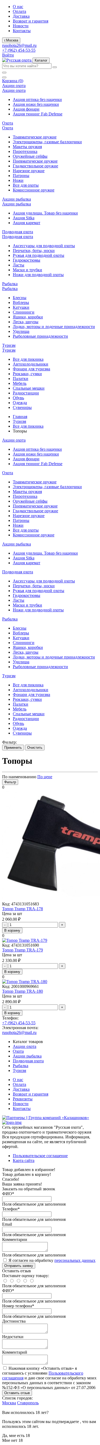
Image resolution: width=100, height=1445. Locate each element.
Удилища (21, 331)
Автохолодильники (30, 364)
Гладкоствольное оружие (35, 166)
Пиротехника (25, 151)
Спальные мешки (29, 388)
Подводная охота (28, 1061)
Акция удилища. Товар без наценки (45, 213)
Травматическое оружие (35, 137)
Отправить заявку (18, 1266)
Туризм (19, 421)
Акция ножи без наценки (36, 104)
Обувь (18, 398)
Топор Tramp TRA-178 (22, 908)
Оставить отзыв (17, 1393)
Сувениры (22, 407)
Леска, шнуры (25, 321)
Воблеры (21, 302)
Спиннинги (23, 312)
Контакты (22, 30)
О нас (18, 6)
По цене (44, 776)
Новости (21, 26)
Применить (13, 748)
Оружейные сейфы (30, 156)
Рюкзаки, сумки (27, 373)
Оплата (19, 11)
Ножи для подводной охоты (38, 274)
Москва (9, 1403)
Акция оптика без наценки (37, 99)
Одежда (20, 402)
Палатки (20, 378)
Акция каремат (26, 222)
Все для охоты (26, 185)
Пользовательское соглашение (40, 1155)
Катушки (21, 307)
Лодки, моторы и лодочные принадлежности (54, 326)
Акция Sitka (23, 218)
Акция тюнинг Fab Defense (37, 114)
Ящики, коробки (28, 317)
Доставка (21, 16)
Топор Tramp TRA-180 (22, 991)
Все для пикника (28, 359)
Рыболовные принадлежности (40, 336)
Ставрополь (28, 1403)
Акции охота (24, 1046)
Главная (20, 416)
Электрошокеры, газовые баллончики (47, 142)
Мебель (19, 383)
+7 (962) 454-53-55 (18, 50)
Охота (18, 1051)
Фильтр (10, 782)
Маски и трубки (27, 270)
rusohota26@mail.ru (19, 45)
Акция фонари (26, 109)
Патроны (21, 175)
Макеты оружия (27, 146)
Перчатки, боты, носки (34, 250)
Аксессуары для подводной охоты (44, 245)
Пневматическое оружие (35, 161)
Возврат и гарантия (30, 21)
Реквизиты (23, 1099)
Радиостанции (26, 393)
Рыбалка (20, 1065)
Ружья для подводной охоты (38, 255)
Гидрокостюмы (26, 260)
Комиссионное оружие (33, 190)
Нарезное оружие (29, 170)
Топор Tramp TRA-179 (22, 950)
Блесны (19, 297)
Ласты (18, 265)
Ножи (18, 180)
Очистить (34, 748)
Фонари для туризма (31, 369)
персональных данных (74, 1260)
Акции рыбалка (27, 1056)
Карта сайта (23, 1160)
